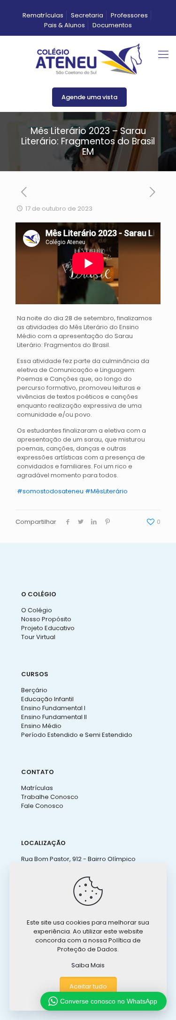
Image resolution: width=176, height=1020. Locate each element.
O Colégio (36, 610)
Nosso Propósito (46, 619)
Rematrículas (43, 15)
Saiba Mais (88, 965)
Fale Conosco (42, 805)
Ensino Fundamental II (54, 716)
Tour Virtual (38, 637)
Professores (129, 15)
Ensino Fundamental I (53, 708)
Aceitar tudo (88, 986)
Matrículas (37, 787)
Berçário (34, 690)
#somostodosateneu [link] (50, 491)
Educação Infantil (47, 699)
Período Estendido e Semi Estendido (76, 734)
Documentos (112, 25)
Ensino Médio (41, 725)
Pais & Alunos (64, 25)
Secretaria (87, 15)
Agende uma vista (89, 97)
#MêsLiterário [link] (106, 491)
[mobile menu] (163, 55)
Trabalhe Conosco (49, 796)
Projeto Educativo (48, 628)
